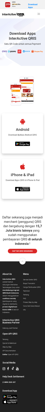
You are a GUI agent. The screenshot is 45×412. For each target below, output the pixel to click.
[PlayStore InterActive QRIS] (21, 396)
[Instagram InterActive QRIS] (4, 369)
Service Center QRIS (30, 280)
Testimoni (26, 291)
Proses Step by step (30, 302)
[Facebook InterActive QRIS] (9, 369)
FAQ (24, 298)
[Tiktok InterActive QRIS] (14, 369)
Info (24, 310)
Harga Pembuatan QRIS (31, 287)
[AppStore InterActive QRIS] (21, 402)
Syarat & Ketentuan (9, 343)
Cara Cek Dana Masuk (31, 306)
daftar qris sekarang (22, 251)
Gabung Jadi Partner (10, 328)
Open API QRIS (10, 354)
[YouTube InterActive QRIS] (18, 369)
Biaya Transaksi (29, 283)
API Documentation (9, 351)
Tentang (26, 295)
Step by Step (7, 347)
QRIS (14, 2)
